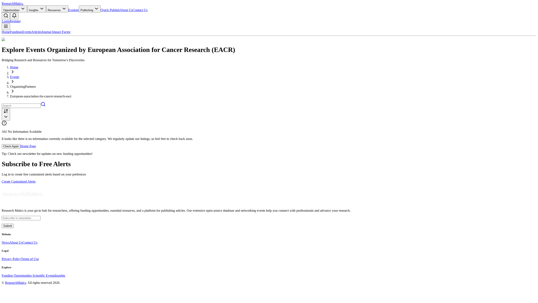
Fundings (16, 32)
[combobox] (6, 114)
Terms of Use (30, 259)
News (5, 242)
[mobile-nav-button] (6, 26)
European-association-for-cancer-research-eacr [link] (40, 96)
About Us (126, 10)
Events (26, 32)
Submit (7, 225)
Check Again (11, 146)
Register (15, 21)
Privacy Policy (11, 259)
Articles (36, 32)
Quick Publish (110, 10)
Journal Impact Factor (56, 32)
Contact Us (140, 10)
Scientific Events (44, 275)
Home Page (28, 146)
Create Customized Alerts (19, 181)
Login (6, 21)
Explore (73, 10)
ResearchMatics (15, 282)
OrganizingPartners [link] (23, 86)
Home (6, 32)
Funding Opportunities (17, 275)
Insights (60, 275)
